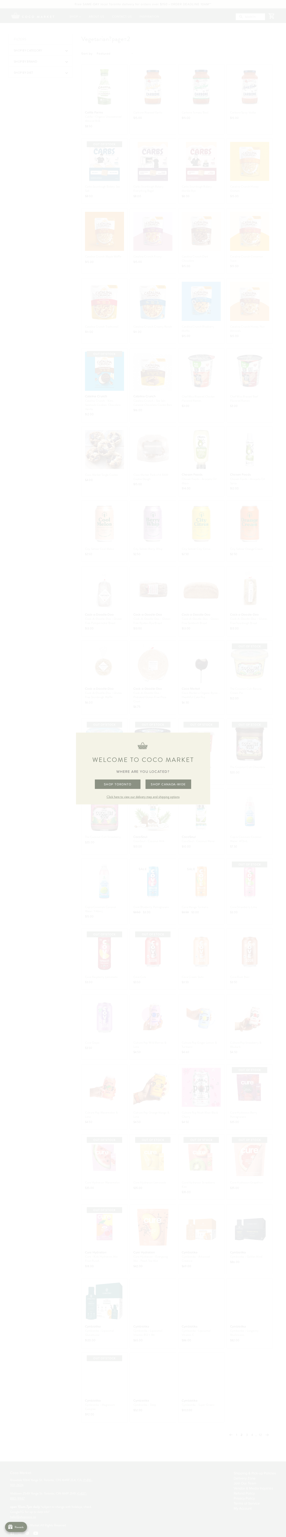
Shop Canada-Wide (168, 784)
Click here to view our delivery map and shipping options (143, 797)
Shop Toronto (117, 784)
